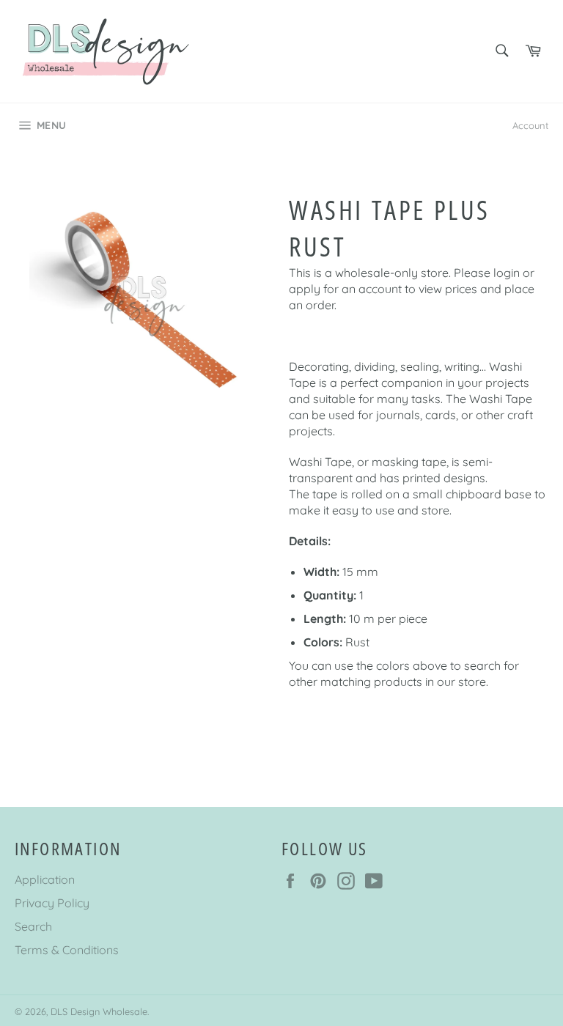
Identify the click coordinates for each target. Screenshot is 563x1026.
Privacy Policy (52, 903)
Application (45, 879)
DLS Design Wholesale (99, 1011)
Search (33, 926)
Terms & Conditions (67, 949)
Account (530, 125)
